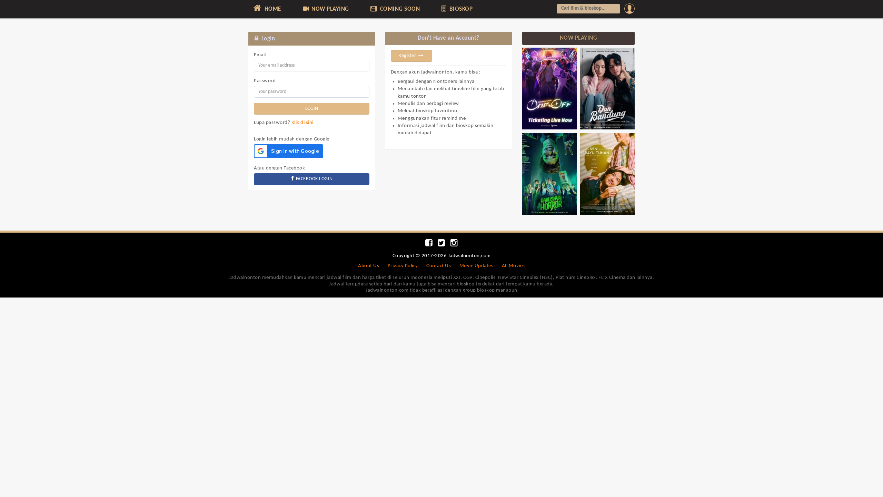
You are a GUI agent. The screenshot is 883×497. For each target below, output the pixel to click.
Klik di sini (302, 122)
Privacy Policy (403, 266)
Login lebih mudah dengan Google (291, 139)
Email (260, 55)
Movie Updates (476, 266)
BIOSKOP (460, 9)
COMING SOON (399, 9)
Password (265, 81)
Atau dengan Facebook (279, 168)
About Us (368, 266)
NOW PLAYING (329, 9)
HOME (272, 9)
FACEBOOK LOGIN (314, 179)
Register (407, 55)
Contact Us (438, 266)
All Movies (513, 266)
